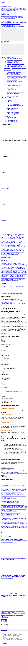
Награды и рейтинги (15, 102)
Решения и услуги (10, 303)
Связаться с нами (5, 41)
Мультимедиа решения (12, 62)
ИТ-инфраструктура (12, 61)
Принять (5, 643)
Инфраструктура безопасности (14, 60)
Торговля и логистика (12, 96)
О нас (11, 101)
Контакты (12, 106)
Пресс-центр (7, 116)
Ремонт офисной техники (13, 74)
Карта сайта (4, 621)
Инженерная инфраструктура (14, 58)
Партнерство (13, 109)
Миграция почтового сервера (14, 81)
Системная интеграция (9, 57)
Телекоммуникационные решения (15, 64)
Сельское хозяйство (12, 90)
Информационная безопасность (15, 66)
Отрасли (6, 84)
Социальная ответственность (17, 110)
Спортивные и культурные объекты (16, 92)
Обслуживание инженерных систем (16, 77)
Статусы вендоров (14, 104)
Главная (3, 303)
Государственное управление (14, 85)
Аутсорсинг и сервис (9, 70)
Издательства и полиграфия (14, 94)
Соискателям (4, 630)
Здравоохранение (11, 88)
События (9, 118)
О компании (7, 98)
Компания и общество (12, 108)
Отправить (3, 476)
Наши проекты (7, 97)
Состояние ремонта (12, 78)
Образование (10, 86)
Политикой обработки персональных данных (12, 471)
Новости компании (11, 117)
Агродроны (9, 82)
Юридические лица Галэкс (7, 612)
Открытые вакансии (15, 113)
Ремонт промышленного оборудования (17, 76)
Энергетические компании (13, 93)
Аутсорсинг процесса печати (14, 72)
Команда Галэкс (14, 114)
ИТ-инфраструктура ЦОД (13, 65)
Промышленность (11, 89)
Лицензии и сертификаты (16, 105)
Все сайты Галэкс (20, 611)
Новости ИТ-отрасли (12, 120)
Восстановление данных (13, 73)
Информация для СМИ (12, 121)
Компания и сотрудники (13, 112)
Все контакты (4, 620)
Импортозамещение (12, 80)
